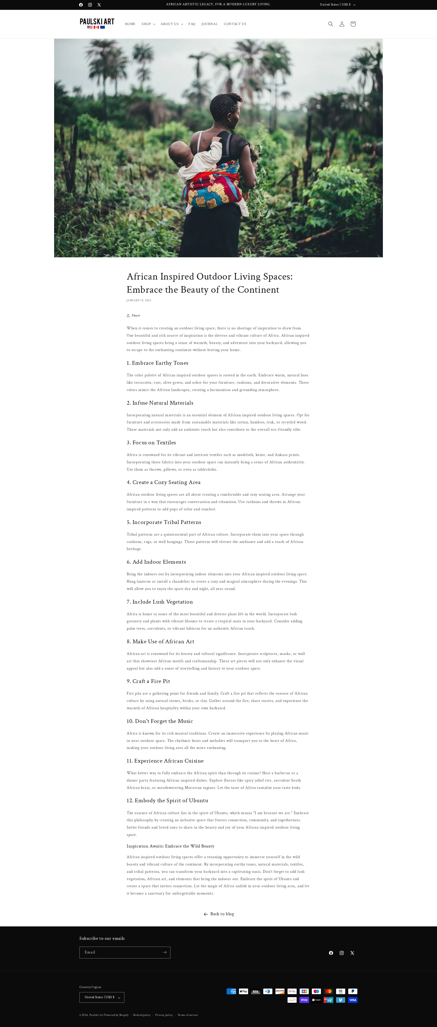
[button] (148, 24)
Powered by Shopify (116, 1015)
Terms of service (188, 1015)
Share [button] (136, 315)
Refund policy (141, 1015)
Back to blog (222, 914)
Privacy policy (164, 1015)
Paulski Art (97, 1015)
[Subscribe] (164, 952)
